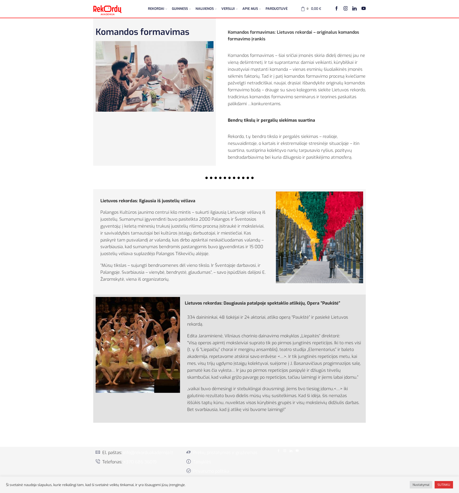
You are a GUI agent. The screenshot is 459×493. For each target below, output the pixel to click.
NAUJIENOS (205, 8)
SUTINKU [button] (443, 485)
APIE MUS (250, 8)
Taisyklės (202, 462)
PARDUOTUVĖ (277, 8)
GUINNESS (180, 8)
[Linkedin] (354, 8)
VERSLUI (228, 8)
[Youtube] (363, 8)
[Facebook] (336, 8)
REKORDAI (156, 8)
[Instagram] (346, 8)
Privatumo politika (211, 471)
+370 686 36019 (140, 462)
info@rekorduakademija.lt (148, 452)
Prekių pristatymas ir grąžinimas (225, 452)
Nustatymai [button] (421, 485)
